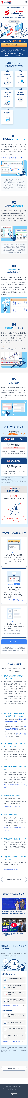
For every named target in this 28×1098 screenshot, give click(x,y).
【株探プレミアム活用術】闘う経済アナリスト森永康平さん (14, 934)
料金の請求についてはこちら (12, 806)
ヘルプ (19, 1089)
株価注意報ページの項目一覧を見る (12, 1005)
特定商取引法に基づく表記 (11, 1089)
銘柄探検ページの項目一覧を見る (11, 1041)
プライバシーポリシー (19, 1088)
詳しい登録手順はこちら (16, 600)
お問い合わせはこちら (13, 879)
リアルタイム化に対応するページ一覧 (11, 158)
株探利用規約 (9, 1086)
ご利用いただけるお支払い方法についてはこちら (14, 829)
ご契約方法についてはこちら (12, 869)
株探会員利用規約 (17, 1086)
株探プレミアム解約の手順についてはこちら (14, 786)
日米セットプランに (14, 520)
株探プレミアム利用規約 (8, 1088)
